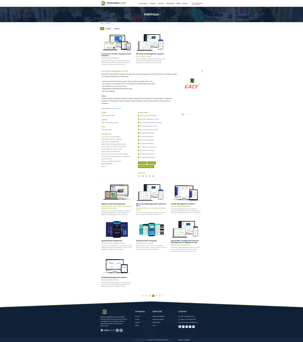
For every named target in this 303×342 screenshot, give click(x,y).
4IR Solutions (170, 3)
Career (154, 325)
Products (137, 322)
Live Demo (151, 163)
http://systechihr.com (115, 108)
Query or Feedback (184, 340)
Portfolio (178, 3)
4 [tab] (187, 114)
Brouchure (142, 163)
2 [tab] (184, 114)
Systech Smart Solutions (158, 316)
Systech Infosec (156, 322)
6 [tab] (190, 114)
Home (102, 23)
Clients (137, 325)
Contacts (184, 3)
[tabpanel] (186, 112)
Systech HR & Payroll (157, 319)
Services (137, 319)
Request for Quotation (146, 166)
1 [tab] (182, 114)
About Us (137, 316)
